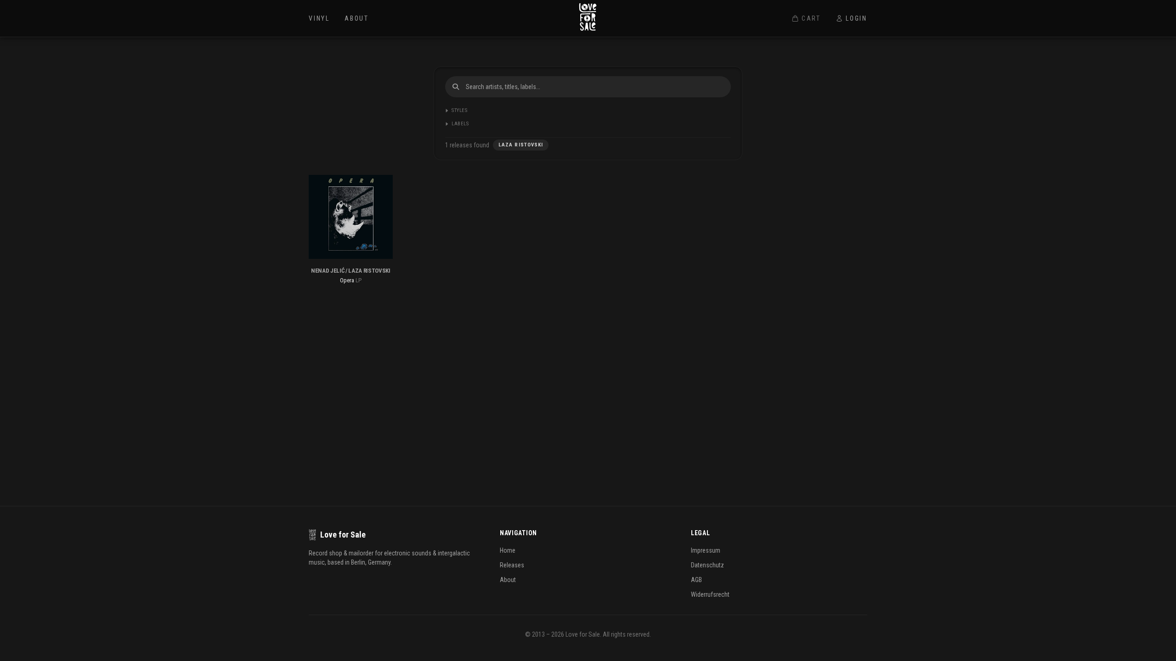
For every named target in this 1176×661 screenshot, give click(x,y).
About (508, 579)
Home (507, 550)
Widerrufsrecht (710, 594)
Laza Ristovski (369, 270)
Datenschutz (707, 565)
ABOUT (357, 18)
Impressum (705, 550)
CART (811, 18)
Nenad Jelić (327, 270)
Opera (347, 280)
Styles (459, 110)
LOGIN (856, 18)
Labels (460, 124)
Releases (512, 565)
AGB (696, 579)
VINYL (319, 18)
